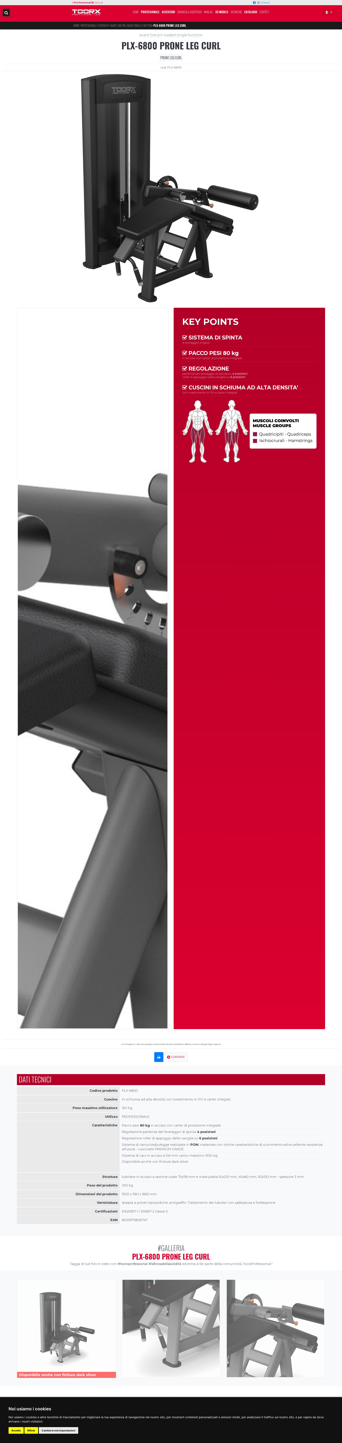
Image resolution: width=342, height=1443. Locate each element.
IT (331, 12)
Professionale (150, 12)
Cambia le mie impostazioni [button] (58, 1430)
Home (136, 12)
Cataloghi (250, 12)
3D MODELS (221, 12)
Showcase (236, 12)
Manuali (208, 12)
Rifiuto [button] (31, 1430)
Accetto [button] (16, 1430)
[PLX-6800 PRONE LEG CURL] (171, 188)
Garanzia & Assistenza (189, 12)
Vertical (98, 2)
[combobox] (329, 12)
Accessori (168, 12)
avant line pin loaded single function (171, 35)
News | (266, 2)
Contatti (264, 12)
